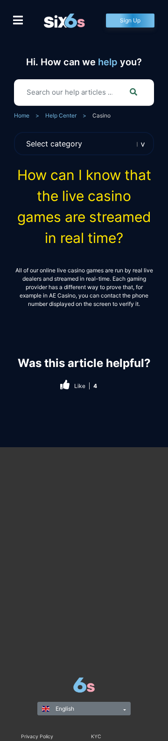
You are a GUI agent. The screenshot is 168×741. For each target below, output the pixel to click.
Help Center (61, 115)
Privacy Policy (37, 737)
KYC (96, 737)
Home (21, 115)
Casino (101, 115)
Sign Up (130, 20)
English (64, 708)
